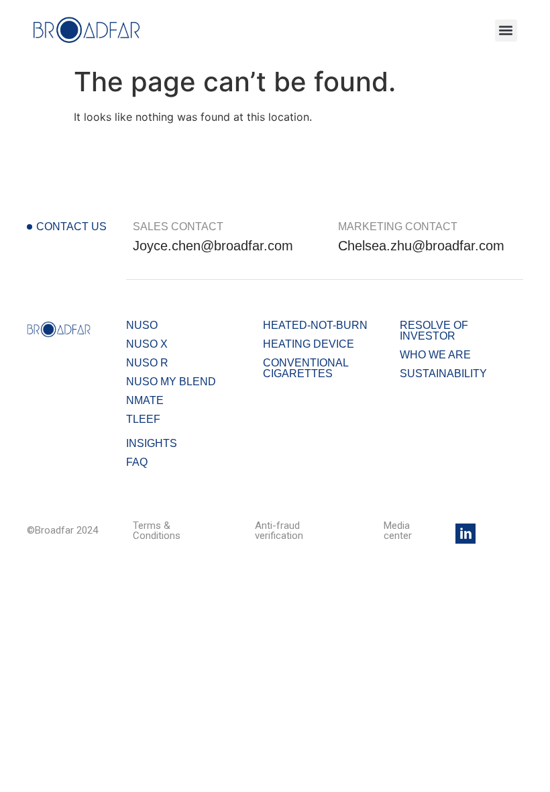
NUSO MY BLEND (171, 381)
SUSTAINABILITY (443, 373)
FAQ (137, 462)
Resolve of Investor (434, 330)
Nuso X (147, 344)
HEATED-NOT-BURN (315, 325)
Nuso (142, 325)
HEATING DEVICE (308, 344)
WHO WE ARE (435, 354)
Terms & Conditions (156, 530)
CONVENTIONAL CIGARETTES (305, 368)
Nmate (145, 400)
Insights (151, 443)
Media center (398, 530)
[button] (506, 30)
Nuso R (147, 362)
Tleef (143, 419)
